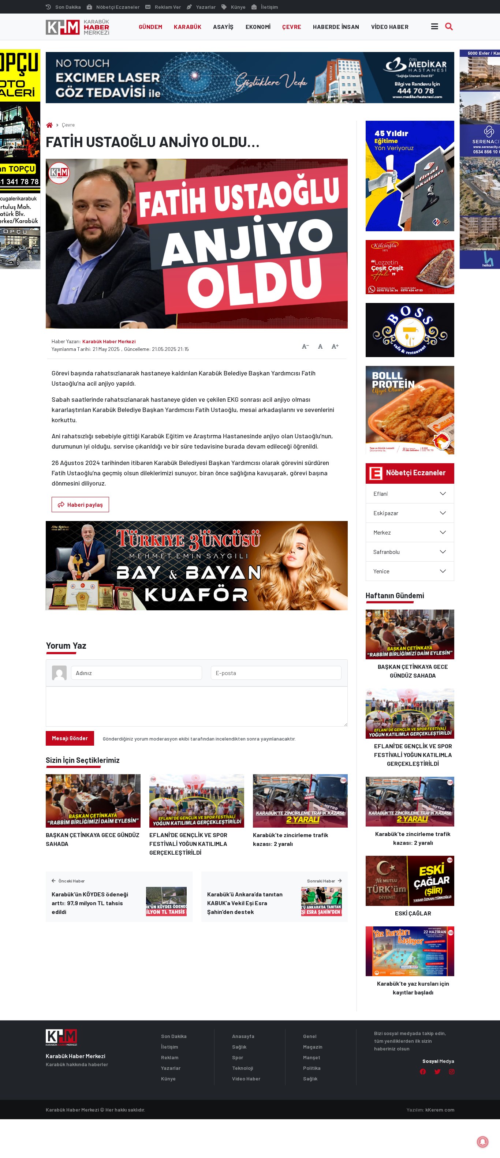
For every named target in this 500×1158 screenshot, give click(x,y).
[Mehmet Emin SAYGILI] (197, 569)
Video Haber (389, 26)
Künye (238, 7)
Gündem (150, 26)
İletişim (269, 7)
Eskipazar (385, 512)
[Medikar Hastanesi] (250, 76)
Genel (310, 1036)
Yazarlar (206, 7)
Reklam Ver (168, 7)
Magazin (312, 1046)
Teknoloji (242, 1068)
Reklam (169, 1057)
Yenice (381, 570)
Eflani (380, 493)
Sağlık (239, 1046)
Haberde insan (336, 26)
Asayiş (223, 26)
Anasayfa (243, 1036)
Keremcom (439, 1109)
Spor (237, 1057)
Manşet (311, 1057)
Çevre (291, 26)
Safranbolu (386, 551)
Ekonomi (258, 26)
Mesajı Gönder (70, 738)
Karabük (187, 26)
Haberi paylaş (85, 504)
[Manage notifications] (483, 1142)
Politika (312, 1068)
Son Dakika (68, 7)
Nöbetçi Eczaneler (117, 7)
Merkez (382, 532)
